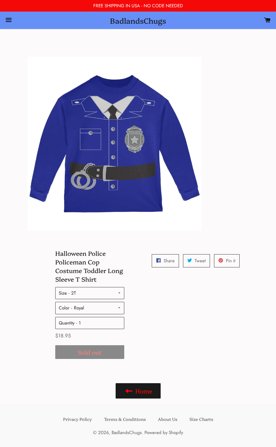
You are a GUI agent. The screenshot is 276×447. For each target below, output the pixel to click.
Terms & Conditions (125, 419)
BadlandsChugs (138, 20)
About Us (167, 419)
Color (64, 308)
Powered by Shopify (163, 432)
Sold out (90, 352)
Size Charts (201, 419)
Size (63, 293)
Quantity (66, 323)
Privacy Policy (77, 419)
